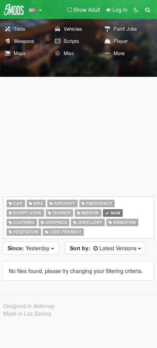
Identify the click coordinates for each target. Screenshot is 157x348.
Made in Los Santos (27, 313)
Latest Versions (104, 248)
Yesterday (29, 248)
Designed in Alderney (28, 306)
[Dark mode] (136, 9)
